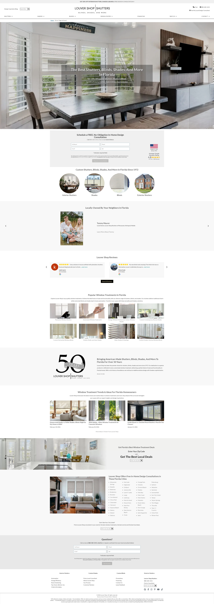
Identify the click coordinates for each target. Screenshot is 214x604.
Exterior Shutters (144, 195)
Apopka (112, 487)
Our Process (87, 582)
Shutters (7, 16)
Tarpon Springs (156, 500)
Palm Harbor (141, 497)
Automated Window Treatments (92, 320)
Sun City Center (156, 495)
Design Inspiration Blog (11, 9)
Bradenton (113, 492)
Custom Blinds (121, 573)
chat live (99, 543)
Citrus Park (113, 500)
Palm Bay (140, 492)
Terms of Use (100, 596)
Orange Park (141, 482)
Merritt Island (128, 500)
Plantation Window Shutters (63, 320)
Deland (112, 513)
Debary (112, 510)
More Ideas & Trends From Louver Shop (107, 431)
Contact (205, 16)
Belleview (113, 489)
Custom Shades (93, 573)
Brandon (112, 494)
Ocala (125, 515)
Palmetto (140, 500)
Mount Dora (127, 503)
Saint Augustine (142, 513)
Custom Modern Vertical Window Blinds (150, 340)
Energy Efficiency (56, 580)
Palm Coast (141, 495)
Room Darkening (56, 582)
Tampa (153, 497)
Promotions (119, 578)
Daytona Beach (114, 507)
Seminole (154, 490)
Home (52, 20)
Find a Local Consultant (90, 578)
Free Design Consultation (123, 1)
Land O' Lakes (128, 492)
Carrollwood (113, 497)
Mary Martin (102, 216)
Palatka (140, 490)
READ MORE (101, 374)
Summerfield (155, 492)
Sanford (154, 485)
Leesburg (126, 497)
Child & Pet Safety (56, 587)
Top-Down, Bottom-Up (58, 585)
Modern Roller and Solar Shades (92, 340)
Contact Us (119, 582)
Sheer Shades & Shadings (121, 340)
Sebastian (154, 487)
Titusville (154, 505)
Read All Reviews (107, 281)
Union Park (155, 513)
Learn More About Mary (104, 240)
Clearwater (113, 502)
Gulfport (126, 487)
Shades (40, 16)
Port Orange (141, 507)
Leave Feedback (120, 585)
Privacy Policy (93, 157)
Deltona (112, 515)
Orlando (140, 485)
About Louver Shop (89, 580)
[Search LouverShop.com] (142, 460)
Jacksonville (127, 490)
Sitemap (115, 596)
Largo (125, 495)
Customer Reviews (88, 585)
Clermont (113, 505)
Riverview (140, 510)
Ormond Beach (142, 487)
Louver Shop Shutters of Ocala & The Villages (117, 219)
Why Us (172, 16)
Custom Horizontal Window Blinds (63, 340)
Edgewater (127, 485)
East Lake (126, 482)
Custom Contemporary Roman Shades (151, 320)
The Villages (155, 503)
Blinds (71, 16)
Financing (141, 16)
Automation (54, 578)
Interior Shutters (69, 195)
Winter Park (155, 515)
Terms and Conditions (83, 157)
